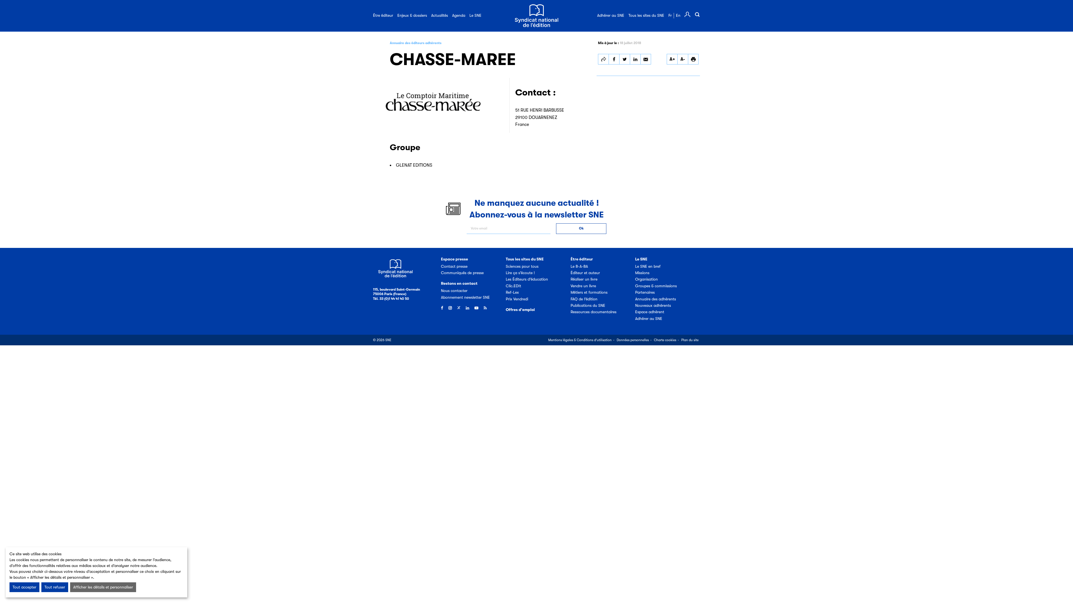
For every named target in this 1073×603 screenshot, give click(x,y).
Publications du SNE (588, 305)
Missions (642, 273)
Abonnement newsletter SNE (465, 297)
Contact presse (454, 266)
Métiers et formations (589, 292)
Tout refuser (54, 587)
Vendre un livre (583, 286)
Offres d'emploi (520, 309)
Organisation (646, 279)
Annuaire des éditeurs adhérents (415, 43)
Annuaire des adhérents (655, 299)
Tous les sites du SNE (646, 15)
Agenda (458, 15)
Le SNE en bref (648, 266)
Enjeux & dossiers (412, 15)
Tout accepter (24, 587)
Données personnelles (633, 340)
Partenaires (645, 292)
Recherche (697, 14)
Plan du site (690, 340)
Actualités (439, 15)
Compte (687, 14)
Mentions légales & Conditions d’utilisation (580, 340)
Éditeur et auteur (585, 273)
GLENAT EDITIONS (414, 165)
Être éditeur (383, 15)
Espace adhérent (649, 312)
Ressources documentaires (593, 312)
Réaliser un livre (584, 279)
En (678, 15)
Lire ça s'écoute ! (520, 273)
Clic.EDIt (513, 286)
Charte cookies (665, 340)
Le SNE (475, 15)
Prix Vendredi (517, 299)
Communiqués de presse (462, 273)
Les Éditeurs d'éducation (527, 279)
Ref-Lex (512, 292)
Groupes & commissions (656, 286)
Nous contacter (454, 290)
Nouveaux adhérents (653, 305)
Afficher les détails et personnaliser (103, 587)
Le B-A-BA (579, 266)
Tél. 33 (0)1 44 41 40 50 (391, 299)
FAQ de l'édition (584, 299)
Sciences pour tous (522, 266)
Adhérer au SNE (610, 15)
